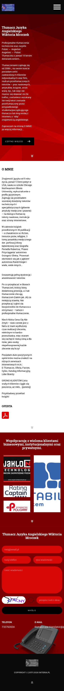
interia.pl (44, 672)
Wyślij (32, 610)
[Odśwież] (31, 599)
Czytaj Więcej (14, 141)
